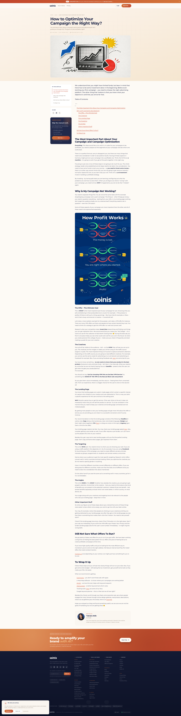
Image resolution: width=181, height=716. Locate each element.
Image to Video (93, 672)
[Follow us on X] (51, 667)
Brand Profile (77, 689)
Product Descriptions (94, 665)
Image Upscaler (93, 670)
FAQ (105, 678)
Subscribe (67, 673)
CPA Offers (106, 661)
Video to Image (93, 674)
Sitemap (106, 680)
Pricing (68, 5)
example (109, 599)
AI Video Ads (77, 663)
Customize (25, 711)
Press (121, 667)
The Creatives (82, 115)
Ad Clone (76, 685)
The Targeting (82, 121)
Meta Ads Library (93, 676)
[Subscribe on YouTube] (63, 667)
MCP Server (92, 694)
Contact (121, 665)
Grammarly (80, 578)
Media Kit (122, 669)
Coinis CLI (91, 696)
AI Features (79, 657)
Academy (106, 671)
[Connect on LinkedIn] (54, 667)
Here (87, 588)
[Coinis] (53, 6)
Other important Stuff (85, 126)
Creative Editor (77, 682)
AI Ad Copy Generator (94, 661)
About (121, 659)
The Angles (81, 124)
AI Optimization (78, 691)
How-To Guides (107, 673)
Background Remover (94, 667)
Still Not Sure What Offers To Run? (61, 100)
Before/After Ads (78, 672)
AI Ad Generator (78, 661)
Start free (60, 138)
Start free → (126, 5)
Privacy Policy (123, 675)
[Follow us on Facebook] (57, 667)
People (121, 661)
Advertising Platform (94, 682)
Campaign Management (80, 694)
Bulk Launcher (77, 696)
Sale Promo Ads (78, 673)
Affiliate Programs (108, 663)
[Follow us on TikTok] (66, 667)
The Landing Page (84, 118)
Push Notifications (93, 684)
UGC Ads (76, 668)
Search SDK (92, 686)
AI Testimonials (77, 670)
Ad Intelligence (77, 687)
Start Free (124, 640)
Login (118, 5)
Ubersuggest (81, 586)
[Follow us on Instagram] (60, 667)
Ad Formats (92, 688)
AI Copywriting (77, 675)
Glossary (106, 677)
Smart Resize (77, 683)
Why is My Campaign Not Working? (59, 96)
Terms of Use (122, 677)
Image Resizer (92, 669)
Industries (106, 675)
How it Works (61, 5)
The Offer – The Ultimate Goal (87, 113)
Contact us (78, 554)
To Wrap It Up (56, 102)
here (114, 358)
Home (51, 14)
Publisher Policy (123, 680)
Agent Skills (92, 697)
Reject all (17, 711)
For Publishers (107, 659)
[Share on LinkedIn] (56, 113)
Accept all (8, 711)
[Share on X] (53, 113)
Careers (121, 663)
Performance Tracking (79, 693)
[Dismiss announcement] (179, 2)
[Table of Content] (103, 104)
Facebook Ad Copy (93, 663)
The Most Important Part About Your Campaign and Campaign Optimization (60, 91)
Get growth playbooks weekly (57, 670)
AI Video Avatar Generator (77, 666)
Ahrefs (79, 583)
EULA (121, 678)
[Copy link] (59, 113)
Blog (56, 14)
